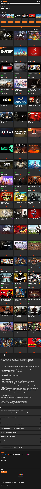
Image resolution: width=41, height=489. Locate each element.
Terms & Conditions (13, 482)
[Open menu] (2, 1)
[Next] (34, 357)
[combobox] (20, 3)
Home (1, 6)
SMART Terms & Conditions (20, 482)
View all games (38, 12)
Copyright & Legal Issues (8, 482)
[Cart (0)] (39, 1)
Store (2, 6)
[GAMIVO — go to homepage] (5, 1)
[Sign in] (37, 1)
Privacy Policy (2, 482)
